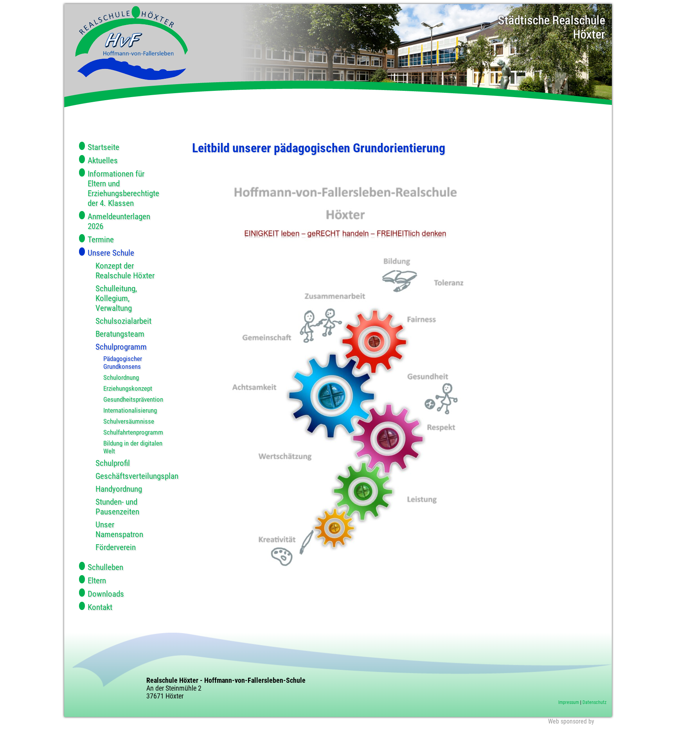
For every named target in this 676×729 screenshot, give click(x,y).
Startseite (103, 147)
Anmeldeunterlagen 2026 (119, 221)
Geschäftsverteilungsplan (129, 476)
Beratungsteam (119, 334)
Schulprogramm (121, 347)
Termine (101, 239)
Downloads (106, 594)
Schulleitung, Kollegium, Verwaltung (116, 298)
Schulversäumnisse (128, 421)
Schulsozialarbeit (123, 321)
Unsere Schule (111, 253)
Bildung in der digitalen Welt (132, 447)
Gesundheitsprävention (133, 399)
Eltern (97, 580)
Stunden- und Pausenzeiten (117, 506)
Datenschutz (594, 702)
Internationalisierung (130, 410)
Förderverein (115, 547)
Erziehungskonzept (127, 388)
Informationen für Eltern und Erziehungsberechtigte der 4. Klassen (123, 188)
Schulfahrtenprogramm (133, 432)
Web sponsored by (571, 721)
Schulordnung (121, 377)
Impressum (568, 702)
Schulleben (105, 567)
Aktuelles (103, 160)
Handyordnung (118, 489)
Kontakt (100, 607)
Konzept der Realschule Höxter (125, 270)
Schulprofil (112, 463)
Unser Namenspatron (119, 529)
